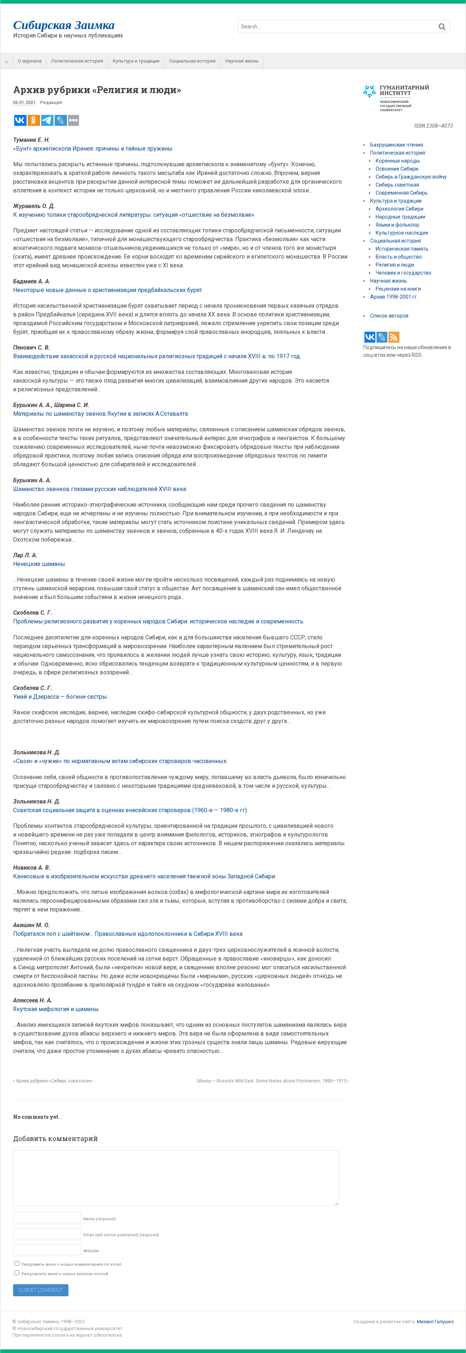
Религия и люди (395, 265)
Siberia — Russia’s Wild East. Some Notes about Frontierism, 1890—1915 (272, 1080)
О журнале (30, 61)
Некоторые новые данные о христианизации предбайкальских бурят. (108, 290)
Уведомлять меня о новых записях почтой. (65, 1274)
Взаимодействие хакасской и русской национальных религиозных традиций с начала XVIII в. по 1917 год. (157, 356)
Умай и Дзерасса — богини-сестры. (60, 696)
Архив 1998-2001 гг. (394, 297)
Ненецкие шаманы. (39, 563)
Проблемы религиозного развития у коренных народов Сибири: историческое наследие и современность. (158, 621)
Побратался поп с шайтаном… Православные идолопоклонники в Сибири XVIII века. (128, 933)
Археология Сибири (399, 209)
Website (91, 1251)
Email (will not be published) (121, 1235)
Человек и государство (403, 273)
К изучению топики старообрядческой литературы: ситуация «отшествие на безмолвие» (133, 214)
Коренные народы (398, 161)
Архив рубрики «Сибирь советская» (54, 1080)
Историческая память (402, 249)
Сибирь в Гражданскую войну (411, 177)
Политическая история (77, 61)
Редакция (51, 102)
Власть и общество (399, 257)
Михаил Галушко (435, 1321)
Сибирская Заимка (64, 24)
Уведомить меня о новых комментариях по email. (71, 1264)
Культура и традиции (136, 61)
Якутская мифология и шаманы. (56, 1009)
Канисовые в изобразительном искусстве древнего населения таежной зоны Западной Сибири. (144, 876)
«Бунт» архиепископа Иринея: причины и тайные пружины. (93, 148)
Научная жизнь (241, 61)
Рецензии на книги (398, 289)
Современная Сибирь (402, 193)
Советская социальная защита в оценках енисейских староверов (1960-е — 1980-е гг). (130, 810)
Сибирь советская (397, 185)
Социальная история (192, 61)
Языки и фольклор (397, 225)
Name (99, 1219)
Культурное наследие (402, 233)
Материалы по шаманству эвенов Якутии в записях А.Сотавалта (100, 413)
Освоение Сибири (397, 169)
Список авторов (389, 316)
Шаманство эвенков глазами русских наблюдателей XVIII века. (100, 489)
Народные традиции (400, 217)
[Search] (442, 26)
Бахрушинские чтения (396, 145)
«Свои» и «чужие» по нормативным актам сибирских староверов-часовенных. (120, 761)
